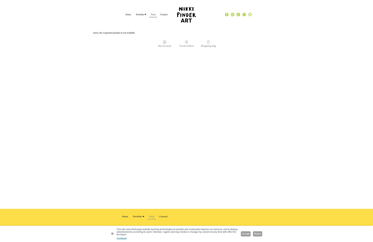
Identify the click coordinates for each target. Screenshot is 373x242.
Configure (122, 238)
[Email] (250, 14)
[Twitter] (244, 14)
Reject (257, 234)
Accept (245, 234)
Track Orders (186, 45)
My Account (164, 45)
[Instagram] (232, 14)
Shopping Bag (208, 45)
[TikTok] (238, 14)
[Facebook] (226, 14)
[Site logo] (186, 15)
